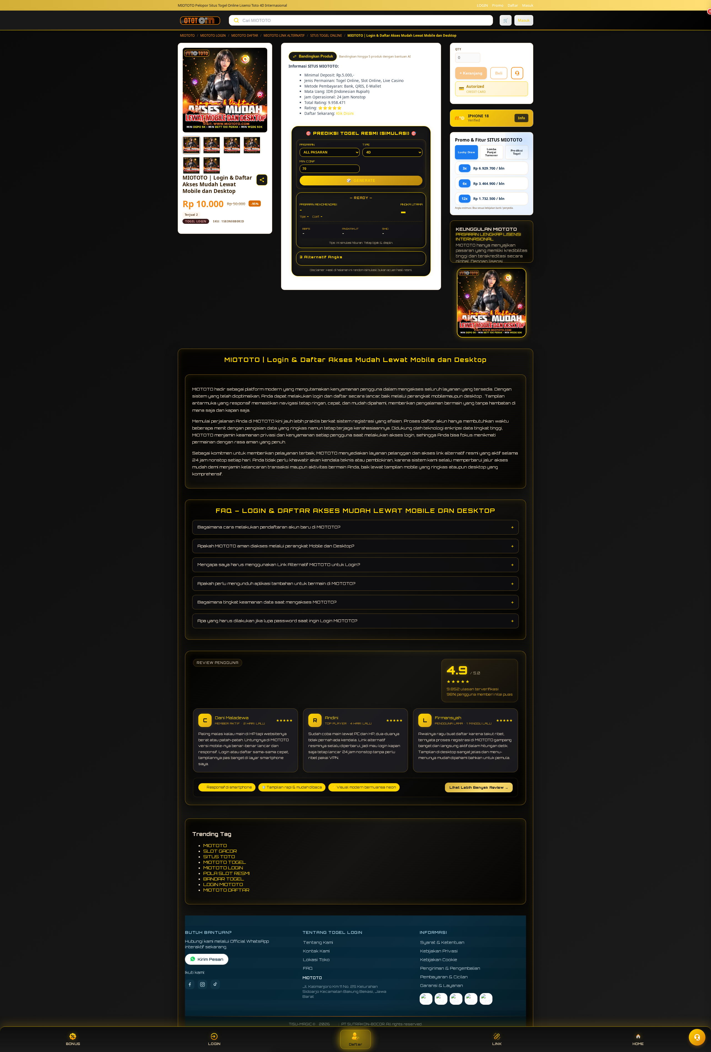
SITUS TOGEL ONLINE (326, 35)
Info (521, 118)
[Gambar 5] (191, 165)
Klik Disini (345, 113)
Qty (458, 49)
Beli (498, 73)
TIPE (366, 144)
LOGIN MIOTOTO (223, 884)
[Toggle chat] (697, 1037)
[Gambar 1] (191, 145)
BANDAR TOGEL (223, 879)
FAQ (308, 968)
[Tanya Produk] (517, 73)
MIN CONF (307, 161)
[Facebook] (189, 984)
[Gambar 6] (212, 165)
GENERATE (361, 180)
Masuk (527, 5)
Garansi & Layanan (441, 985)
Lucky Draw (466, 152)
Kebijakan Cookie (438, 959)
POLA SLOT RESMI (226, 873)
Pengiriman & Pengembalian (450, 968)
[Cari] (236, 20)
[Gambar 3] (232, 145)
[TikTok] (215, 984)
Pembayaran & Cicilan (444, 976)
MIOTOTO (187, 35)
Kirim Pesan (210, 959)
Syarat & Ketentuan (442, 942)
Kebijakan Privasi (439, 951)
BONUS (73, 1044)
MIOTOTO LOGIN (213, 35)
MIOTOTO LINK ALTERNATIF (284, 35)
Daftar (513, 5)
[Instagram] (202, 984)
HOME (638, 1044)
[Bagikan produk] (261, 179)
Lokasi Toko (316, 959)
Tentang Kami (318, 942)
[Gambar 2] (212, 145)
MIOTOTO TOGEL (224, 862)
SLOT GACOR (220, 851)
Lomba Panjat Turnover (491, 152)
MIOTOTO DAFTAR (244, 35)
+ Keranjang (471, 73)
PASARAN (307, 144)
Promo (498, 5)
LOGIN (482, 5)
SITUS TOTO (219, 856)
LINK (497, 1044)
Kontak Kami (316, 951)
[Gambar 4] (252, 145)
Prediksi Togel (517, 152)
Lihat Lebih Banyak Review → (478, 787)
